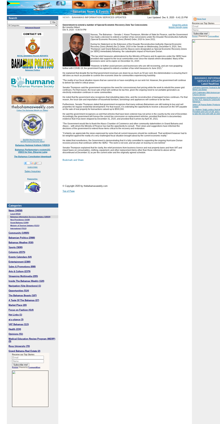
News (66, 17)
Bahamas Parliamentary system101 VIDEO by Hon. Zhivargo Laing (32, 151)
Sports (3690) (16, 247)
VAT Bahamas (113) (19, 324)
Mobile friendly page (178, 27)
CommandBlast (34, 367)
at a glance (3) (16, 319)
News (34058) (15, 210)
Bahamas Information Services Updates (99, 17)
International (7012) (18, 228)
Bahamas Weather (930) (21, 242)
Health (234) (15, 329)
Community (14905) (19, 233)
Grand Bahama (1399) (19, 223)
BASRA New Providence (32, 139)
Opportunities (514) (19, 290)
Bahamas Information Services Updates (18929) (30, 217)
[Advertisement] (125, 174)
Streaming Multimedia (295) (23, 276)
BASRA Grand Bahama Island (33, 141)
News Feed (201, 19)
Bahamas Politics (32, 70)
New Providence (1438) (20, 220)
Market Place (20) (18, 305)
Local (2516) (15, 214)
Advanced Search (32, 28)
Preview (15, 367)
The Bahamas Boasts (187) (23, 295)
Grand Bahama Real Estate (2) (24, 351)
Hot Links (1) (15, 314)
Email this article (180, 25)
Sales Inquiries (33, 171)
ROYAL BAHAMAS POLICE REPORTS (32, 56)
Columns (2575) (17, 252)
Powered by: (32, 179)
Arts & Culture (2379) (19, 271)
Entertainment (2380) (19, 261)
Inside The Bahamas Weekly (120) (26, 281)
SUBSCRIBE (33, 167)
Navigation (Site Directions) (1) (25, 286)
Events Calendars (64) (20, 257)
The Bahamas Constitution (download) (32, 156)
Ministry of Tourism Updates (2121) (24, 225)
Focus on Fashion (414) (21, 310)
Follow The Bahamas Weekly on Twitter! (32, 110)
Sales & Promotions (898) (22, 266)
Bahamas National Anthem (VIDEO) (32, 145)
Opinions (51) (16, 334)
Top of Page (69, 191)
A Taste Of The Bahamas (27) (24, 300)
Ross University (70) (19, 346)
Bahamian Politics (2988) (22, 237)
